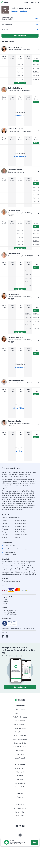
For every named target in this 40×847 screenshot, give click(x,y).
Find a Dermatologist (20, 739)
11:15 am (36, 72)
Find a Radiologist (20, 743)
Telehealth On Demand (20, 747)
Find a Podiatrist (20, 721)
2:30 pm (20, 64)
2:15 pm (28, 271)
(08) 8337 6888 (10, 545)
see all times (19, 83)
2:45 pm (36, 191)
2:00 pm (36, 321)
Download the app (20, 687)
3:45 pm (36, 201)
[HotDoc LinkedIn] (20, 826)
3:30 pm (20, 72)
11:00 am (36, 68)
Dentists (20, 775)
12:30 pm (28, 314)
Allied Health (20, 772)
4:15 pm (20, 79)
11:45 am (36, 244)
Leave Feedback (20, 758)
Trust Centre (20, 816)
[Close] (2, 842)
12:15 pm (36, 79)
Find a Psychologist (20, 728)
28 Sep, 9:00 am (18, 408)
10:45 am (36, 237)
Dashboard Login (20, 783)
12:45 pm (36, 317)
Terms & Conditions (20, 808)
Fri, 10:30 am (19, 367)
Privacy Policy (20, 812)
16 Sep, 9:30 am (18, 156)
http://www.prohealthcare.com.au (16, 549)
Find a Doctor (20, 709)
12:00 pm (36, 75)
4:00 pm (20, 75)
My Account (20, 750)
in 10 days (18, 116)
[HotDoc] (5, 2)
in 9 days (19, 451)
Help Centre (20, 754)
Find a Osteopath (20, 735)
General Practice (20, 768)
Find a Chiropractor (20, 724)
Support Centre (20, 787)
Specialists (20, 779)
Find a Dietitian (20, 732)
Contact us (20, 804)
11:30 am (36, 241)
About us (20, 797)
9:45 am (36, 64)
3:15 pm (20, 68)
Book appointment (20, 35)
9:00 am (36, 230)
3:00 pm (28, 282)
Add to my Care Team (19, 11)
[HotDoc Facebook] (16, 826)
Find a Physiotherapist (20, 717)
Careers (20, 801)
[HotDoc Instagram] (23, 826)
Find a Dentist (20, 713)
